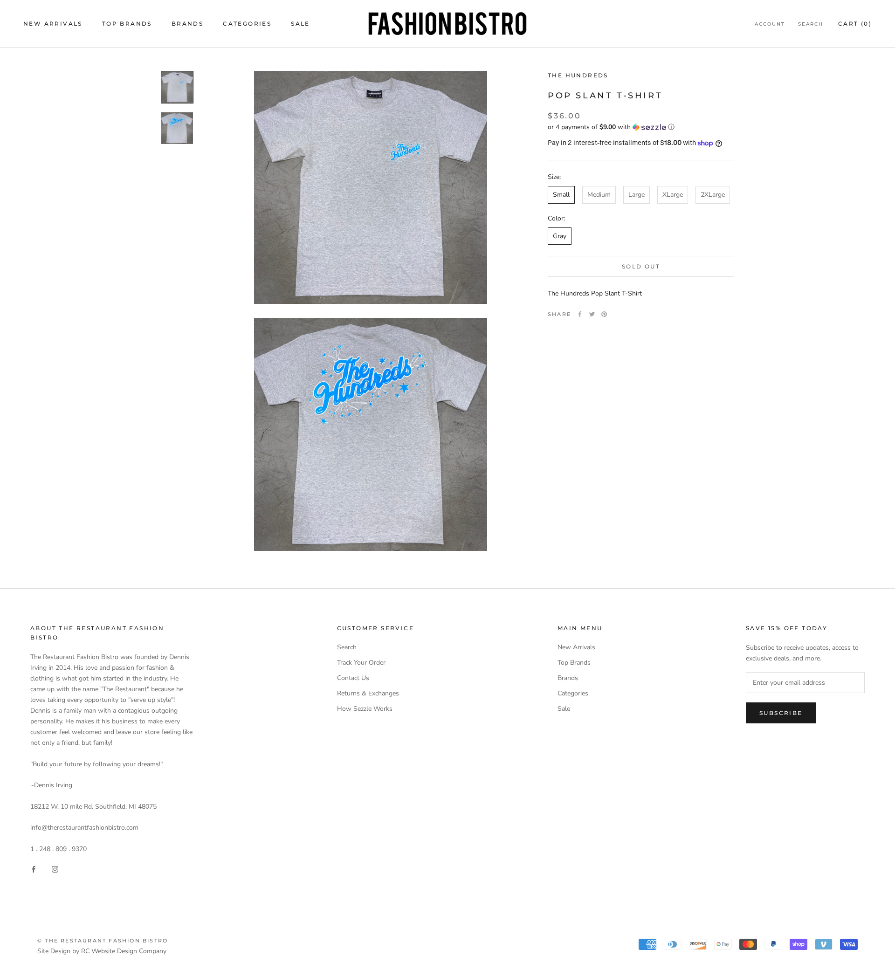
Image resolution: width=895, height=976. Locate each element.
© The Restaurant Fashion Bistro (102, 940)
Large (636, 195)
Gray (559, 236)
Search (810, 24)
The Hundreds (578, 75)
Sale (300, 23)
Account (770, 24)
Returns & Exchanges (368, 693)
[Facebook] (580, 314)
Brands (187, 23)
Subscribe (781, 712)
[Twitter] (592, 314)
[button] (641, 127)
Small (561, 195)
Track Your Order (361, 662)
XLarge (672, 195)
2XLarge (713, 195)
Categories (247, 23)
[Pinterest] (604, 314)
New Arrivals (53, 23)
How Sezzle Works (364, 708)
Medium (599, 195)
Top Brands (127, 23)
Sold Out (641, 266)
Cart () (855, 23)
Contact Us (353, 678)
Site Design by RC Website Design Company (101, 951)
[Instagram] (55, 869)
